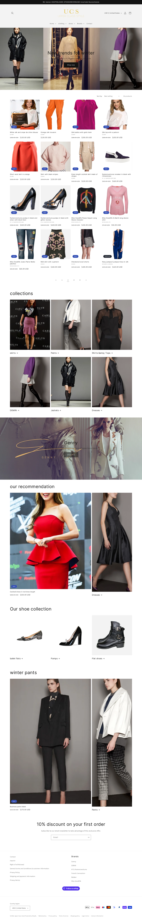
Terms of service (63, 916)
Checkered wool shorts (80, 262)
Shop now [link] (71, 455)
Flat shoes (97, 658)
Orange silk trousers (48, 132)
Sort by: (99, 96)
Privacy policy (53, 916)
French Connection (78, 873)
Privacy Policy (15, 872)
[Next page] (86, 280)
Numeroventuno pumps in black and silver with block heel (23, 219)
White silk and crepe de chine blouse (24, 132)
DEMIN (13, 410)
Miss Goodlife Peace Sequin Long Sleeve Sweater (84, 219)
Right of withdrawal (17, 865)
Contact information (97, 916)
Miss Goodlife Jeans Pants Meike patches (22, 263)
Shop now (71, 65)
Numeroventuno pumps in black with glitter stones (54, 219)
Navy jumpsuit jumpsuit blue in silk (115, 262)
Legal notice (85, 916)
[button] (12, 13)
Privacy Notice (15, 880)
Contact (13, 857)
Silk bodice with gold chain (81, 132)
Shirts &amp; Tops (101, 353)
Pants (54, 353)
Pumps (54, 658)
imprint (12, 861)
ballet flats (15, 658)
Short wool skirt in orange (20, 174)
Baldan (74, 877)
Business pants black (18, 806)
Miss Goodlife (76, 881)
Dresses (96, 410)
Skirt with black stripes (49, 174)
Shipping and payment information (22, 876)
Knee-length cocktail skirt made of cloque (84, 175)
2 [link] (68, 280)
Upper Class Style (20, 916)
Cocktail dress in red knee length (22, 592)
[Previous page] (56, 280)
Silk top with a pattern (110, 132)
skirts (13, 353)
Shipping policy (75, 916)
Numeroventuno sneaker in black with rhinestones (116, 175)
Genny (73, 862)
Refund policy (42, 916)
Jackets (55, 410)
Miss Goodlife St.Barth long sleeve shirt (115, 219)
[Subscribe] (88, 837)
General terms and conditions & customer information (29, 869)
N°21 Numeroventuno (79, 869)
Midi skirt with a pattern (50, 262)
